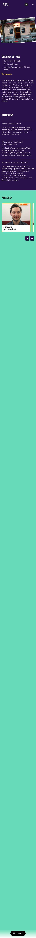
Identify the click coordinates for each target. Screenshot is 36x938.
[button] (27, 238)
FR (33, 4)
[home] (10, 4)
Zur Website (7, 74)
